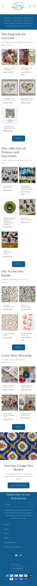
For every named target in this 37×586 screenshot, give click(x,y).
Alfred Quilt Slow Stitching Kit (26, 68)
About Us (7, 524)
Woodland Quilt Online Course (26, 414)
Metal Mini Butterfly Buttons (26, 218)
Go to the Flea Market (18, 485)
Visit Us (6, 533)
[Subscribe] (31, 504)
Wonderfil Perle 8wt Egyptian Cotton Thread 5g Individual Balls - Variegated (10, 221)
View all (19, 138)
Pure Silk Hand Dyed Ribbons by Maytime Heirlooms (27, 187)
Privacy (6, 538)
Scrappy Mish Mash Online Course (27, 386)
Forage (16, 582)
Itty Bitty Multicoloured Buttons (8, 252)
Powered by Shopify (22, 582)
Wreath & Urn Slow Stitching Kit (9, 68)
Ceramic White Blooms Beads (8, 186)
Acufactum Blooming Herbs (26, 306)
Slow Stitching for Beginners (13, 547)
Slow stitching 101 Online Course (9, 386)
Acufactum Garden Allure (9, 334)
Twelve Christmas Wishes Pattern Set (9, 127)
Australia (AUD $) (18, 568)
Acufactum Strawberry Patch (9, 306)
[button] (2, 6)
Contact (6, 529)
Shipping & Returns (10, 542)
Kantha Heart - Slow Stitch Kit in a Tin (27, 99)
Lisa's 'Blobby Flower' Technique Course (9, 415)
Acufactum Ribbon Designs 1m (27, 334)
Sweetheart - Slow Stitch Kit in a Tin (9, 99)
